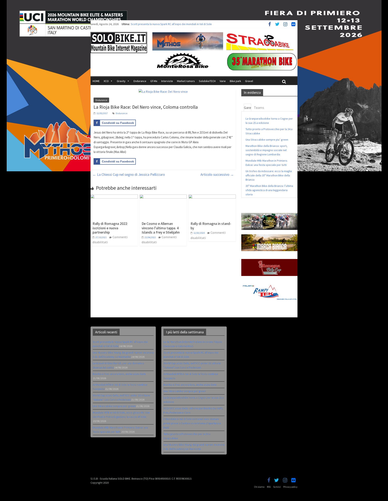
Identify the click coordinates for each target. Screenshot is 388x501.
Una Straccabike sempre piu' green (184, 391)
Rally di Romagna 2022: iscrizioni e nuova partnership (110, 228)
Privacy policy (290, 486)
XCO (106, 81)
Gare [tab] (247, 107)
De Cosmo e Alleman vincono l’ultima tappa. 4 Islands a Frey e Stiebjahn (161, 228)
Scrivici (277, 486)
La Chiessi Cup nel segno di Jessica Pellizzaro (129, 174)
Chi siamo (259, 486)
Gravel (249, 81)
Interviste (167, 81)
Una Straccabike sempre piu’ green (267, 139)
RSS (269, 486)
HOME (96, 81)
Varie (223, 81)
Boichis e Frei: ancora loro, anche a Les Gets (119, 374)
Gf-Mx (153, 81)
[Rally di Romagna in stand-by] (212, 197)
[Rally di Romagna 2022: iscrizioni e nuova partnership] (114, 197)
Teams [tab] (259, 107)
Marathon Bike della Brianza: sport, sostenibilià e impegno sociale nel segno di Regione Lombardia (266, 150)
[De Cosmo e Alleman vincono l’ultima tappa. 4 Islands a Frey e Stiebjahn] (163, 197)
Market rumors (186, 81)
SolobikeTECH (207, 81)
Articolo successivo (217, 174)
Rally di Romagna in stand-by (211, 225)
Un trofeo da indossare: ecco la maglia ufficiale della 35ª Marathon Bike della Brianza (269, 175)
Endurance (140, 81)
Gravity (121, 81)
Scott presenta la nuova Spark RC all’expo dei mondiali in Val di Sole (171, 24)
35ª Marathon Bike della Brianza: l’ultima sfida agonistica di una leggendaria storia (269, 190)
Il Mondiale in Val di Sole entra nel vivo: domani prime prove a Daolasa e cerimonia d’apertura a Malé (192, 423)
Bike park (235, 81)
